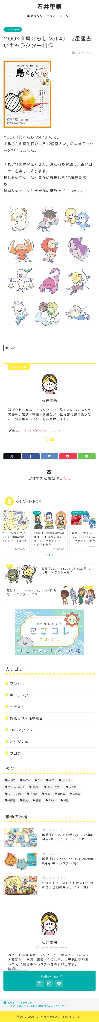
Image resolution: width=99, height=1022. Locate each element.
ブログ (15, 753)
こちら (65, 478)
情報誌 (11, 800)
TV (39, 780)
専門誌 (61, 793)
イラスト (17, 706)
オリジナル (19, 741)
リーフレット (15, 793)
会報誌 (33, 793)
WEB (51, 780)
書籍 (38, 800)
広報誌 (76, 793)
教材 (25, 800)
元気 (47, 793)
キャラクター (13, 29)
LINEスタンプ (21, 730)
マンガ (15, 683)
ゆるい (35, 787)
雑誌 (66, 800)
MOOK (11, 347)
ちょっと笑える (16, 787)
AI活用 (11, 780)
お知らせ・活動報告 (26, 718)
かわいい (66, 780)
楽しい (52, 800)
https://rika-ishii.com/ (42, 430)
